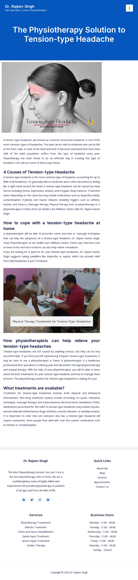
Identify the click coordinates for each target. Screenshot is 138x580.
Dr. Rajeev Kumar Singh (85, 238)
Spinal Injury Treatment (36, 536)
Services (102, 477)
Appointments (102, 482)
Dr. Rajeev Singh (19, 6)
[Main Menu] (129, 8)
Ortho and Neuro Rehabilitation (36, 531)
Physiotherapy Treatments (36, 522)
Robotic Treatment (36, 527)
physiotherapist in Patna (17, 209)
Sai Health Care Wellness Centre (56, 209)
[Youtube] (48, 500)
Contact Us (102, 486)
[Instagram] (40, 500)
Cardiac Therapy (36, 545)
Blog (102, 472)
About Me (102, 468)
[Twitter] (32, 500)
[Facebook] (24, 500)
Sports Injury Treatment (35, 540)
